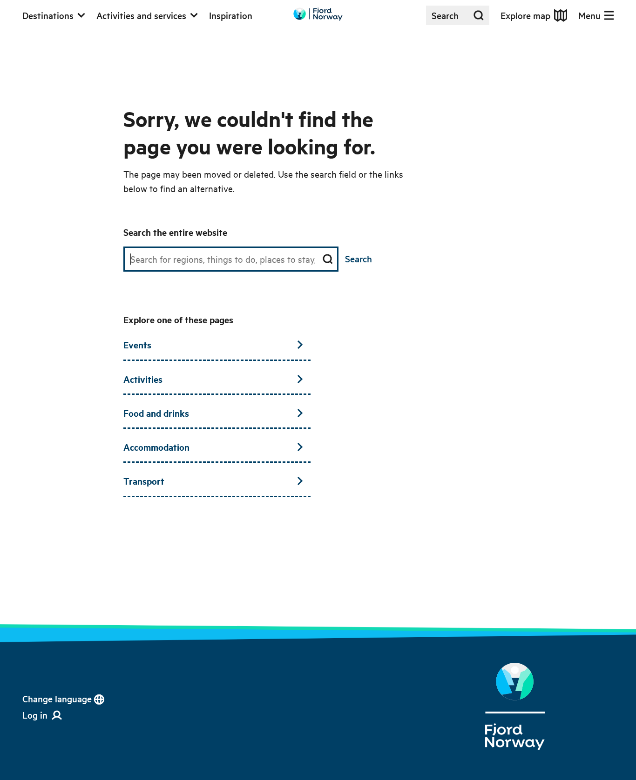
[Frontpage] (515, 706)
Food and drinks (156, 413)
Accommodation (156, 447)
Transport (143, 481)
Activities (142, 379)
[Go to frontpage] (318, 14)
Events (137, 345)
